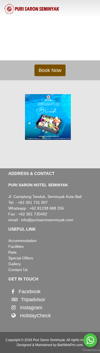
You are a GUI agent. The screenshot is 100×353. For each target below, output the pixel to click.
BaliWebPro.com (70, 345)
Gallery (14, 264)
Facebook (30, 292)
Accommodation (22, 240)
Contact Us (18, 269)
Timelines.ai (90, 350)
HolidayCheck (35, 315)
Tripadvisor (33, 299)
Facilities (16, 246)
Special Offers (20, 258)
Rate (12, 252)
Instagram (31, 307)
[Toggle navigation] (89, 9)
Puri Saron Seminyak (49, 340)
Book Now (50, 70)
